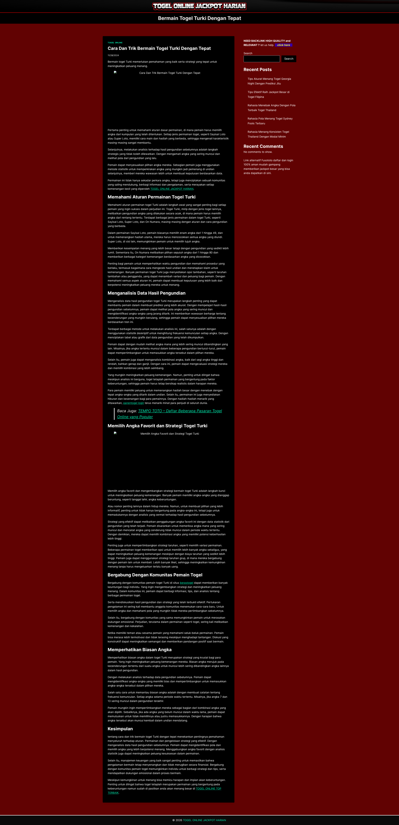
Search (248, 53)
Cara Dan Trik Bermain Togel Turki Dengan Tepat (159, 48)
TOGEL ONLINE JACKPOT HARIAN (205, 820)
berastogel (186, 582)
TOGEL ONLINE (115, 42)
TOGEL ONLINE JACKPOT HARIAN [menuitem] (171, 188)
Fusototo (267, 160)
